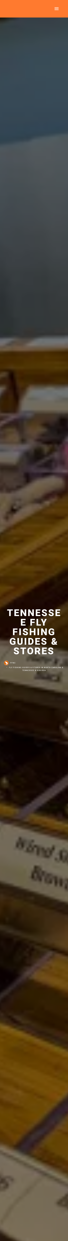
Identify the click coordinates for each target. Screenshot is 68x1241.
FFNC (13, 663)
